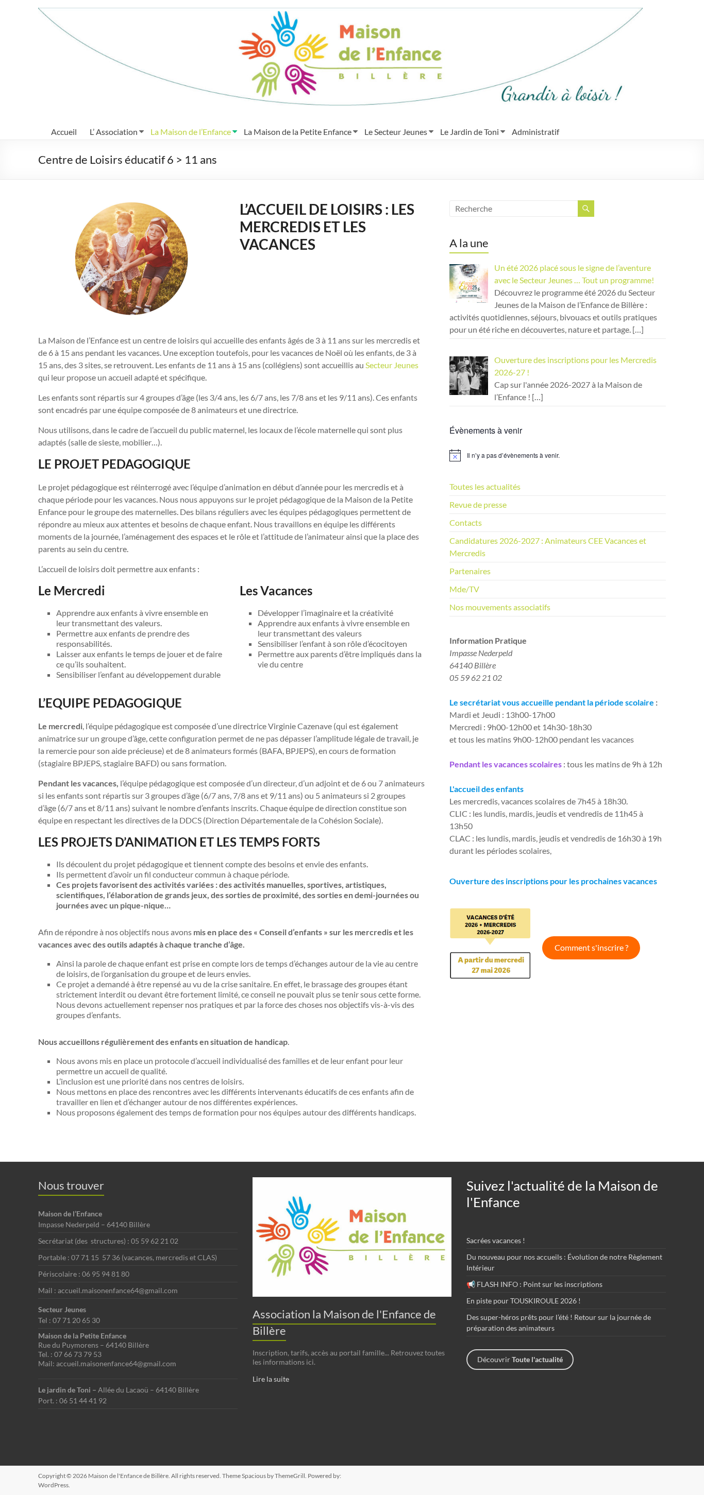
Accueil (64, 131)
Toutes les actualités (485, 486)
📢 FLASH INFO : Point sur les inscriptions (534, 1284)
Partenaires (470, 571)
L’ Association (114, 131)
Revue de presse (478, 504)
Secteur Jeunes (391, 365)
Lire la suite (271, 1378)
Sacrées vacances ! (495, 1240)
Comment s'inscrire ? (591, 947)
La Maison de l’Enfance (190, 131)
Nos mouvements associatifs (499, 607)
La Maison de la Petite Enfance (297, 131)
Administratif (535, 131)
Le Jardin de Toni (469, 131)
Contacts (465, 522)
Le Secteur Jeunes (395, 131)
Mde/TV (464, 589)
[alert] (557, 455)
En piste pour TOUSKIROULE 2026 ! (523, 1300)
